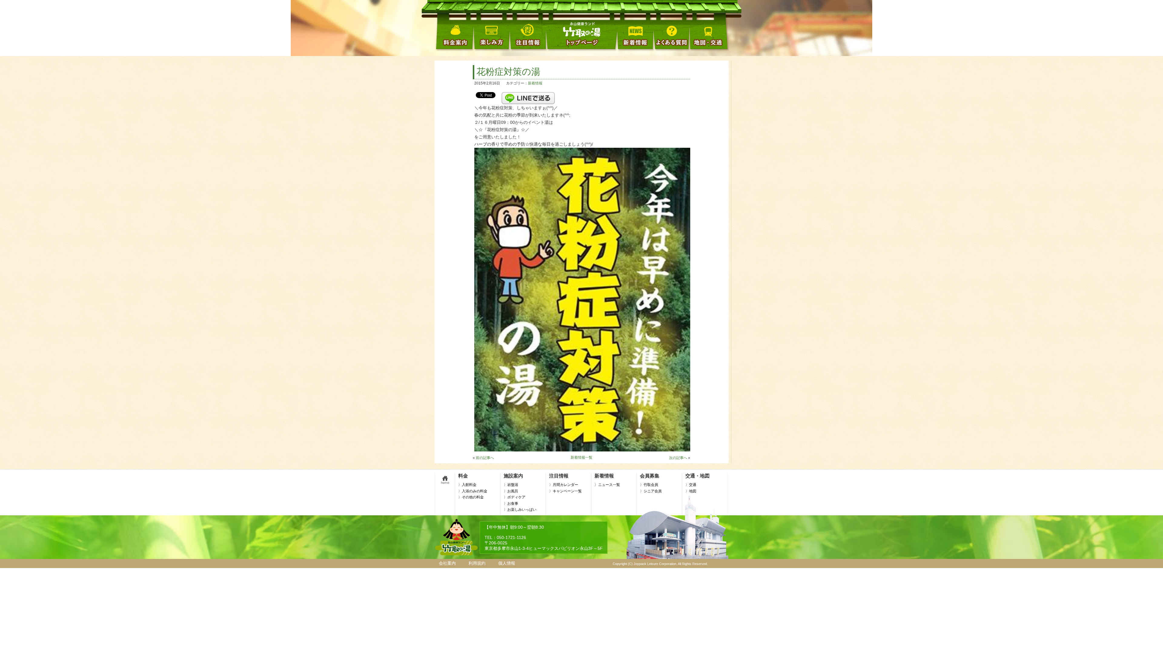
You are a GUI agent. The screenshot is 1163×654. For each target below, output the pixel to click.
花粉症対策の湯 (508, 72)
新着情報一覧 (581, 457)
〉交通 (690, 485)
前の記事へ (485, 458)
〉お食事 (511, 503)
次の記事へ (678, 458)
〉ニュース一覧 (607, 485)
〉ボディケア (514, 497)
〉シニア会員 (651, 491)
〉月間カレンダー (563, 485)
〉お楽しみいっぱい (520, 509)
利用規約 (477, 563)
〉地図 (690, 491)
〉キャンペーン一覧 (565, 491)
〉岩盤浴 (511, 485)
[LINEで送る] (528, 95)
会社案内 (447, 563)
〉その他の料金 (471, 497)
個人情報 (506, 563)
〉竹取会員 (649, 485)
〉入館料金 (467, 485)
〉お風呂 (511, 491)
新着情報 (535, 83)
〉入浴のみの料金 (472, 491)
